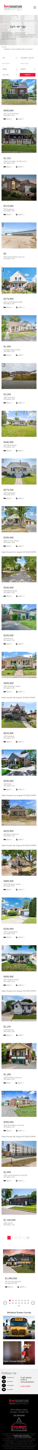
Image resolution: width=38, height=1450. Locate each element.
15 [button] (19, 1306)
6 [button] (25, 1301)
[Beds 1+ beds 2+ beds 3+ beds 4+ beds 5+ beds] (9, 69)
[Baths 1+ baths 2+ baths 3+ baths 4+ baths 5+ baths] (27, 69)
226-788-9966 (19, 1415)
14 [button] (28, 1303)
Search (27, 75)
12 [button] (22, 1303)
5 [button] (22, 1301)
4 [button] (19, 1301)
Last (27, 1238)
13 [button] (25, 1303)
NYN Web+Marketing (23, 1437)
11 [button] (19, 1303)
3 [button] (16, 1301)
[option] (19, 1270)
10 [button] (16, 1303)
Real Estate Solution (21, 1435)
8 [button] (10, 1303)
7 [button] (28, 1301)
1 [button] (10, 1301)
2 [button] (13, 1301)
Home (4, 47)
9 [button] (13, 1303)
